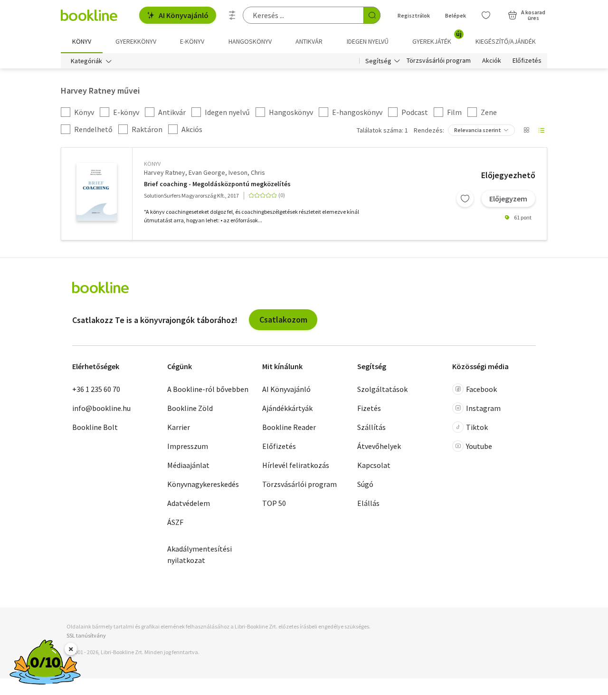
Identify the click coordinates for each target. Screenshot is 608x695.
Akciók (491, 61)
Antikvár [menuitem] (309, 41)
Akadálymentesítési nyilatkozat (199, 554)
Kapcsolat (373, 465)
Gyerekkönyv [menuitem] (135, 41)
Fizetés (369, 408)
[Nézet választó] (526, 130)
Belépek (455, 15)
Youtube (479, 446)
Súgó (365, 484)
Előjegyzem (508, 198)
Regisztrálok (414, 15)
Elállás (368, 503)
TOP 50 (274, 503)
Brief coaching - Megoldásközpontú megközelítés (217, 184)
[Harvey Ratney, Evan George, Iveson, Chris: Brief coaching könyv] (96, 192)
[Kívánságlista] (485, 15)
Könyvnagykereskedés (203, 484)
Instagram (483, 408)
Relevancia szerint (477, 129)
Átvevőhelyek (379, 446)
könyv (152, 163)
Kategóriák (86, 61)
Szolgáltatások (382, 389)
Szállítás (371, 427)
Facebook (481, 389)
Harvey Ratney (164, 172)
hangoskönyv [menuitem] (250, 41)
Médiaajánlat (188, 465)
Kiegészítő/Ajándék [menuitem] (505, 41)
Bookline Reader (289, 427)
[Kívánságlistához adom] (465, 198)
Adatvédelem (188, 503)
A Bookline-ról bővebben (207, 389)
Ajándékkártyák (287, 408)
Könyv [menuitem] (81, 41)
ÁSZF (175, 522)
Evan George (207, 172)
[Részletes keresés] (232, 15)
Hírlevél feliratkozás (295, 465)
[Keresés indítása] (371, 15)
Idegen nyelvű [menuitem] (368, 41)
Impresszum (187, 446)
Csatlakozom (283, 319)
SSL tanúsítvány (86, 635)
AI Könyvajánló (184, 15)
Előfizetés (527, 61)
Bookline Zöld (190, 408)
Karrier (178, 427)
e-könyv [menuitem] (192, 41)
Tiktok (477, 427)
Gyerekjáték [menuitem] (437, 38)
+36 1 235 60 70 (96, 389)
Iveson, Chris (246, 172)
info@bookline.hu (101, 408)
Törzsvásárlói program (439, 61)
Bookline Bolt (95, 427)
